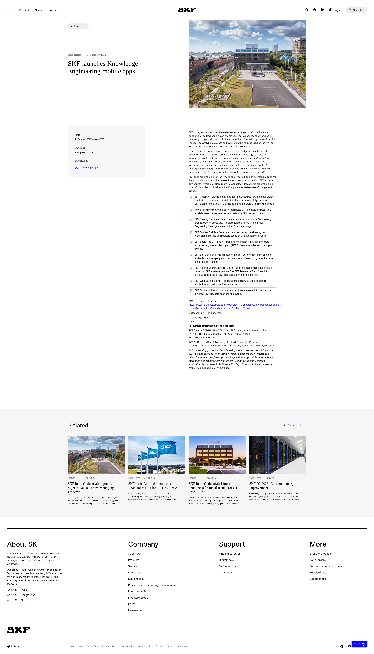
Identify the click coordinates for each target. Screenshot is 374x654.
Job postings (318, 578)
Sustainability (136, 578)
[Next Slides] (298, 481)
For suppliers (318, 559)
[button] (306, 10)
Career (132, 603)
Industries (134, 572)
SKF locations (227, 566)
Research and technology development (152, 585)
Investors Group (138, 597)
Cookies (169, 646)
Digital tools (226, 559)
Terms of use (92, 646)
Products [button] (24, 10)
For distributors (319, 572)
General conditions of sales (149, 646)
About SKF (134, 553)
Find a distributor (229, 553)
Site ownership (126, 646)
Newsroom (135, 610)
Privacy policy (109, 646)
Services (133, 566)
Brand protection (320, 553)
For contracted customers (326, 566)
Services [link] (40, 10)
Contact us (226, 572)
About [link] (54, 10)
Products (133, 559)
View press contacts (84, 152)
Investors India (137, 591)
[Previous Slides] (75, 481)
